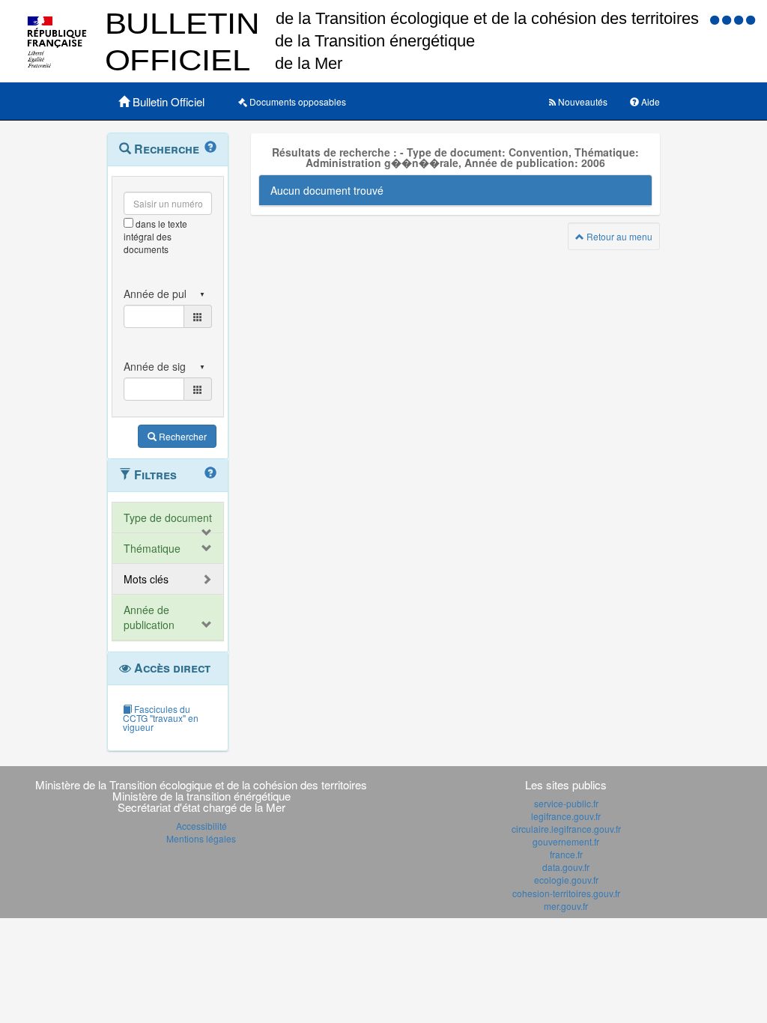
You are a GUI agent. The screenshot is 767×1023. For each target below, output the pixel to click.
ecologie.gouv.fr (566, 879)
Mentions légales (201, 838)
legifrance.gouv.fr (566, 816)
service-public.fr (566, 803)
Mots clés (146, 578)
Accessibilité (201, 825)
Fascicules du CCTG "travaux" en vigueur (160, 717)
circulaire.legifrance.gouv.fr (566, 828)
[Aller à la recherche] (740, 19)
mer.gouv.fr (566, 905)
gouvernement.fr (566, 841)
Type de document (168, 517)
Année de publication (149, 617)
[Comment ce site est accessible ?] (716, 19)
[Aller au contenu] (728, 19)
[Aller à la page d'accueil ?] (750, 19)
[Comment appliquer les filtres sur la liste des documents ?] (210, 473)
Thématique (152, 548)
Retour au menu (618, 236)
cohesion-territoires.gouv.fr (566, 893)
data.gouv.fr (565, 866)
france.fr (566, 854)
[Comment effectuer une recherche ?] (210, 148)
